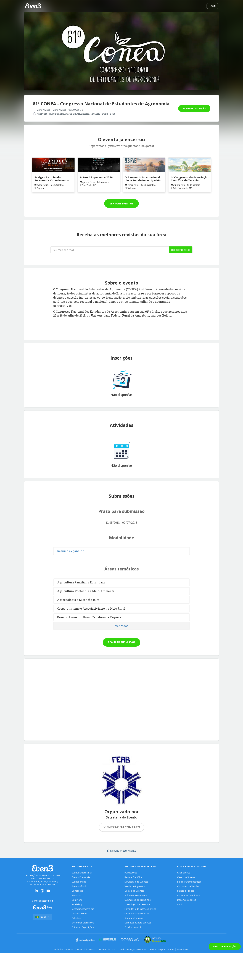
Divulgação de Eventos (136, 881)
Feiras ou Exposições (83, 927)
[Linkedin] (36, 892)
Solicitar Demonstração (189, 881)
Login (213, 6)
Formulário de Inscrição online (140, 908)
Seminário (77, 899)
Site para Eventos (134, 918)
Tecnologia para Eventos (137, 904)
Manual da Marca (86, 949)
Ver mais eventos (121, 203)
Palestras (76, 918)
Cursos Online (79, 913)
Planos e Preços (185, 890)
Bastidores (183, 949)
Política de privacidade (162, 949)
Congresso (77, 890)
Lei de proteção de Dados (132, 949)
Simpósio (76, 895)
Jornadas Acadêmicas (83, 908)
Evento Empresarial (82, 872)
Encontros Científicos (83, 922)
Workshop (77, 904)
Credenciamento (133, 927)
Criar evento (183, 872)
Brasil (42, 917)
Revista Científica (133, 877)
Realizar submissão (121, 642)
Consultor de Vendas (188, 886)
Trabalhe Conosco (63, 949)
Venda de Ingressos (135, 886)
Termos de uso (107, 949)
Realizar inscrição (194, 108)
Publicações (131, 872)
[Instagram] (42, 892)
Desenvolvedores (186, 899)
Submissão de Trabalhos (137, 899)
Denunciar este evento (123, 850)
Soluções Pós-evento (136, 895)
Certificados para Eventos (138, 922)
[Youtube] (48, 892)
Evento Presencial (81, 877)
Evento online (79, 881)
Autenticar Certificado (188, 895)
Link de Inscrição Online (137, 913)
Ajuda (180, 904)
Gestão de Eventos (134, 890)
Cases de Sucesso (186, 877)
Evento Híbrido (79, 886)
